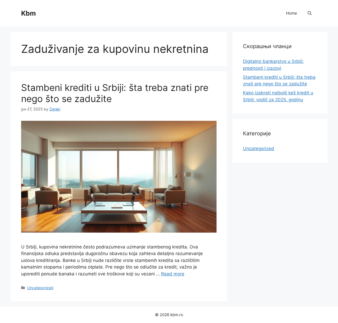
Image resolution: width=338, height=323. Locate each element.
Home (291, 13)
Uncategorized (40, 287)
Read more (172, 273)
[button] (309, 13)
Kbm (28, 13)
